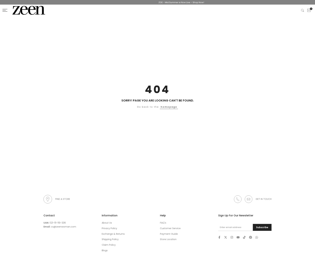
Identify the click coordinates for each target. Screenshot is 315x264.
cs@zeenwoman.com (63, 226)
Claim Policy (109, 244)
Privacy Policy (109, 228)
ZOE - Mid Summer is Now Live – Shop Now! (177, 2)
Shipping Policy (110, 239)
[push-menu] (4, 10)
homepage (169, 107)
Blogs (105, 250)
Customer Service (170, 228)
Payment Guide (169, 234)
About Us (107, 222)
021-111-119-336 (58, 222)
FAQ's (163, 222)
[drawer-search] (302, 10)
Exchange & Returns (113, 234)
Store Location (168, 239)
